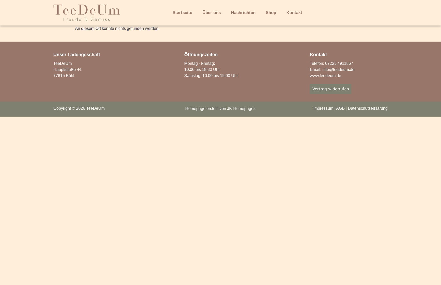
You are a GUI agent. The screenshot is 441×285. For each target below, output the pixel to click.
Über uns (211, 12)
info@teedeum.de (338, 69)
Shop (271, 12)
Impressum (323, 108)
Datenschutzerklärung (368, 108)
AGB (340, 108)
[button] (332, 13)
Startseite (182, 12)
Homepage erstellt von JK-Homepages (220, 108)
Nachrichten (243, 12)
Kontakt (294, 12)
